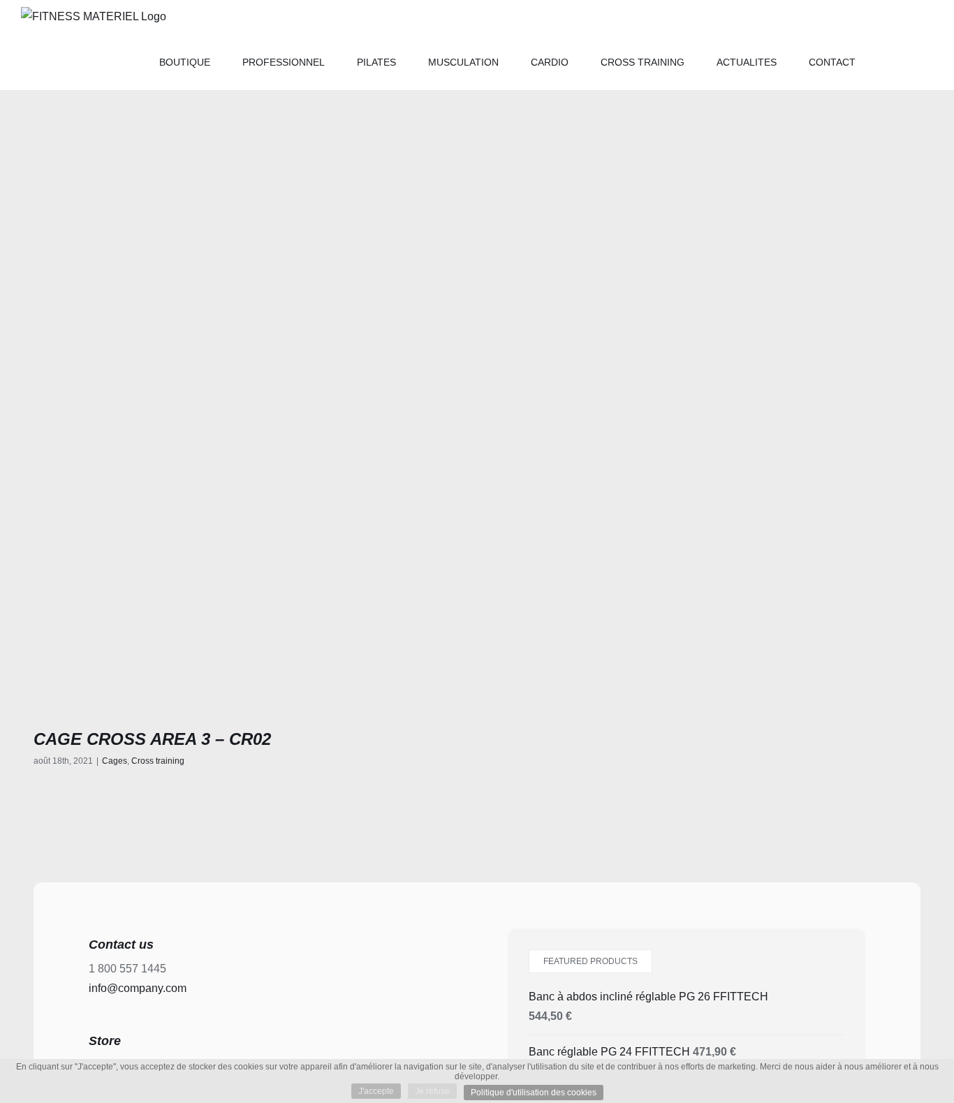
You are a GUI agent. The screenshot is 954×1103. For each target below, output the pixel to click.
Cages (114, 761)
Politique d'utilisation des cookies (533, 1092)
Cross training (157, 761)
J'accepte (376, 1091)
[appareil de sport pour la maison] (250, 489)
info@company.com (137, 988)
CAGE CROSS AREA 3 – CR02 (152, 739)
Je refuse (432, 1091)
